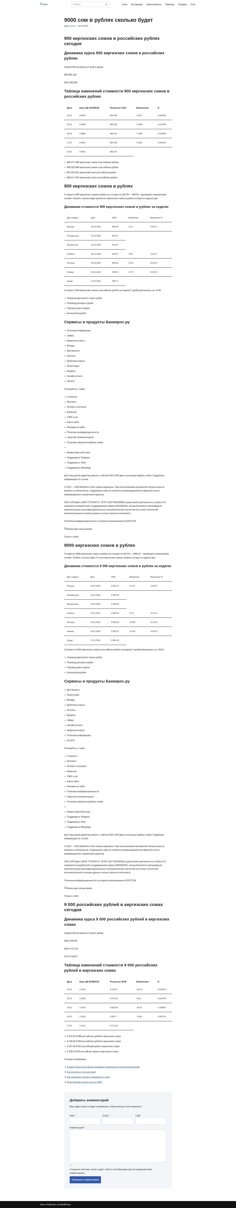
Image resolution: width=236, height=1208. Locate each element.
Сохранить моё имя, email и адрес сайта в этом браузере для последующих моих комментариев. (111, 1171)
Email (106, 1116)
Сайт (138, 1116)
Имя (72, 1116)
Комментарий (77, 1128)
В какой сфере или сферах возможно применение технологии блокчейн (103, 1067)
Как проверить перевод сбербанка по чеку (88, 1077)
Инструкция (137, 4)
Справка (182, 4)
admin (73, 26)
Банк (124, 4)
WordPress (65, 1204)
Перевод (169, 4)
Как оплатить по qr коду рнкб (81, 1072)
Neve (42, 1204)
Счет (193, 4)
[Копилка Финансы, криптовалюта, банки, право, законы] (53, 4)
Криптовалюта (154, 4)
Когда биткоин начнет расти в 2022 (84, 1082)
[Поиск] (106, 4)
